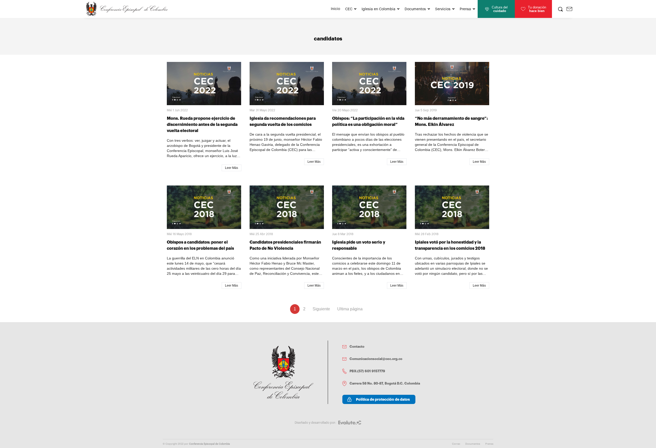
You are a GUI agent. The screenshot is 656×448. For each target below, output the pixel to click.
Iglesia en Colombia (378, 9)
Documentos (415, 9)
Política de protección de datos (383, 399)
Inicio (335, 9)
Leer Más (231, 168)
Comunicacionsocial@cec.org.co (376, 358)
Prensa (465, 9)
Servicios (442, 9)
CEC (348, 9)
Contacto (357, 346)
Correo (456, 444)
